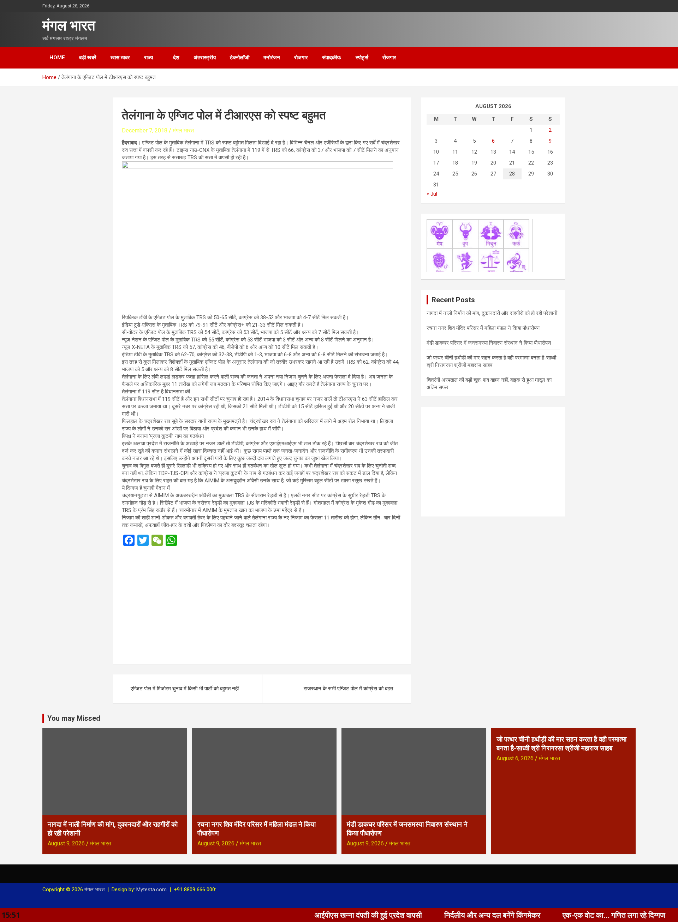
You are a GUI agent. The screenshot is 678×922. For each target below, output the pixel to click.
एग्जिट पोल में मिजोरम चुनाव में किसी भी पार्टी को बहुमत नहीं (185, 688)
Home (57, 57)
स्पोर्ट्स (362, 57)
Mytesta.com (151, 889)
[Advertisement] (262, 602)
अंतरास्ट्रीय (205, 57)
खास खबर (120, 57)
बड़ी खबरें (87, 57)
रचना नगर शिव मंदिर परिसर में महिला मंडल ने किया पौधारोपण (483, 328)
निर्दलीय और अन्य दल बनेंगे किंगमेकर (458, 915)
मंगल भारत (68, 25)
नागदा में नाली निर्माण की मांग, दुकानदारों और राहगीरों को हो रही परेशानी (492, 313)
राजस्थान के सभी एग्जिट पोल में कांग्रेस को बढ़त (348, 688)
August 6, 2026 (515, 758)
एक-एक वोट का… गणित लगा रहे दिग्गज (579, 915)
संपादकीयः (331, 57)
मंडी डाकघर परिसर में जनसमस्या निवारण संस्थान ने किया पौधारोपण (489, 343)
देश (176, 57)
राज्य (148, 57)
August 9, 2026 (66, 843)
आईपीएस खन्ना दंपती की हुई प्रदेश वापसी (334, 915)
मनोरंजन (271, 57)
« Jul (432, 194)
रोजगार (301, 57)
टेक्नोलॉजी (239, 57)
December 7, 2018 (144, 130)
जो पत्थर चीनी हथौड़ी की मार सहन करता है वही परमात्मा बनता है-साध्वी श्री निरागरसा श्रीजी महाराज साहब (561, 743)
